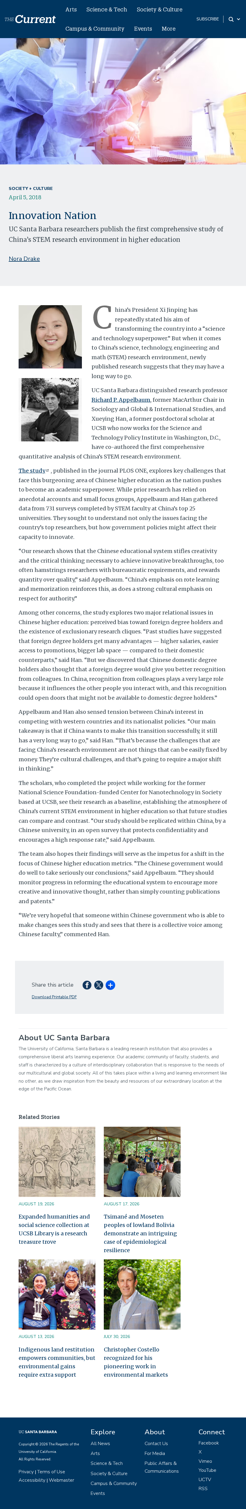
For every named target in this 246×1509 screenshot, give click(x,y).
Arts (71, 9)
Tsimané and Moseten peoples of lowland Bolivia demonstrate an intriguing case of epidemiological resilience (140, 1233)
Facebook (209, 1443)
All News (100, 1443)
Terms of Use (51, 1471)
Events (143, 28)
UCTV (205, 1479)
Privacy (26, 1471)
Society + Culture (31, 188)
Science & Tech (106, 9)
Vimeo (205, 1461)
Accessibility (32, 1480)
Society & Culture (159, 9)
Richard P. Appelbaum (121, 399)
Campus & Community (94, 28)
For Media (155, 1453)
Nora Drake (24, 259)
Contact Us (156, 1443)
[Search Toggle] (235, 19)
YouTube (207, 1470)
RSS (203, 1488)
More (169, 28)
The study (32, 470)
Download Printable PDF (54, 997)
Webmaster (61, 1480)
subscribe (207, 19)
